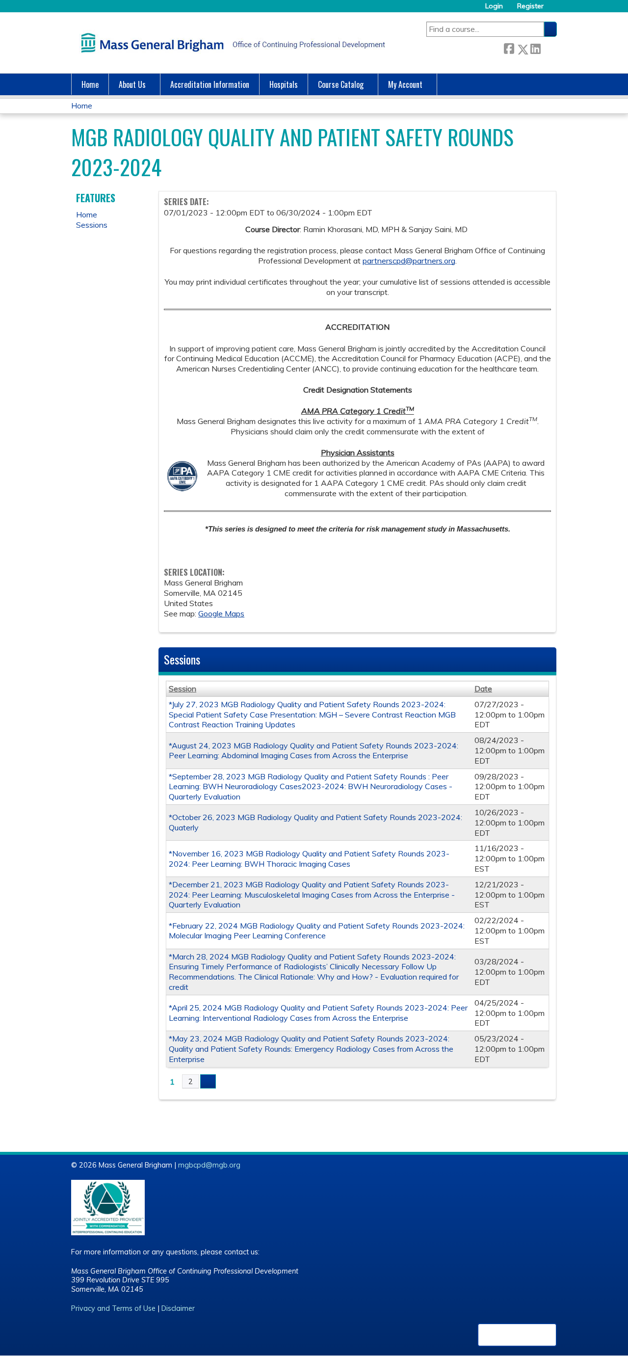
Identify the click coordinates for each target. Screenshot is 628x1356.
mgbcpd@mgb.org (209, 1165)
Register (530, 6)
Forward (548, 47)
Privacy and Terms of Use (113, 1308)
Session (182, 688)
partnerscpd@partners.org (409, 261)
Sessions (91, 225)
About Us (132, 84)
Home (90, 84)
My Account (405, 84)
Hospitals (283, 84)
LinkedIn (535, 47)
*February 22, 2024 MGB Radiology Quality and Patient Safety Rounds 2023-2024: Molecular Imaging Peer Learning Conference (317, 931)
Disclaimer (178, 1308)
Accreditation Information (209, 84)
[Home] (230, 42)
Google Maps (221, 613)
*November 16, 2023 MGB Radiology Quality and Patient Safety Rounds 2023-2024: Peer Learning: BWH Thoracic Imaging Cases (309, 859)
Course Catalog (341, 84)
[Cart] (554, 9)
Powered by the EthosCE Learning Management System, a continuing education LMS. (517, 1335)
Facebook (509, 47)
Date (483, 688)
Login (494, 6)
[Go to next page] (208, 1081)
